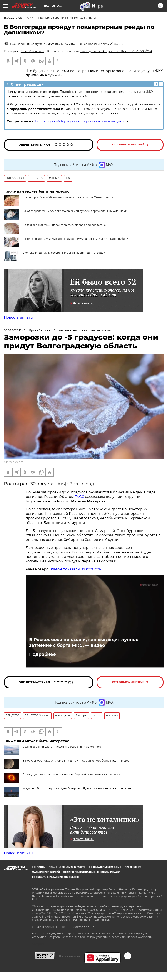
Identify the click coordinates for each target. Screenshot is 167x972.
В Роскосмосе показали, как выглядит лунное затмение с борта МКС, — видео (84, 642)
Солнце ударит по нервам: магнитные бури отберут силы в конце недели (72, 774)
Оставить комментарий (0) (130, 144)
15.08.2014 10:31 (13, 17)
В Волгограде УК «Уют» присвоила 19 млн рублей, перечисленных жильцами (75, 211)
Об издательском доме (105, 867)
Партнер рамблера (69, 956)
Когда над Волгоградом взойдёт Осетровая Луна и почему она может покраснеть (78, 788)
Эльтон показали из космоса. (75, 569)
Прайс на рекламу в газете (67, 867)
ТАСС (79, 497)
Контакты (38, 867)
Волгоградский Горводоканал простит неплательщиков (80, 121)
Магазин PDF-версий (46, 872)
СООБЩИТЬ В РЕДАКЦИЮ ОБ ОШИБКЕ (55, 877)
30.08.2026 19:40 (14, 330)
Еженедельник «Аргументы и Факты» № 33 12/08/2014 (116, 51)
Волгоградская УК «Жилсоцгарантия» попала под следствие (64, 225)
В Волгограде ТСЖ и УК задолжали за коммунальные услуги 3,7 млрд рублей (75, 238)
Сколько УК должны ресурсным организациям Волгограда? (64, 252)
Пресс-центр (133, 867)
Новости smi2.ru (18, 317)
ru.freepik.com (13, 462)
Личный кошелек (32, 51)
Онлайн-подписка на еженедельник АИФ (91, 872)
